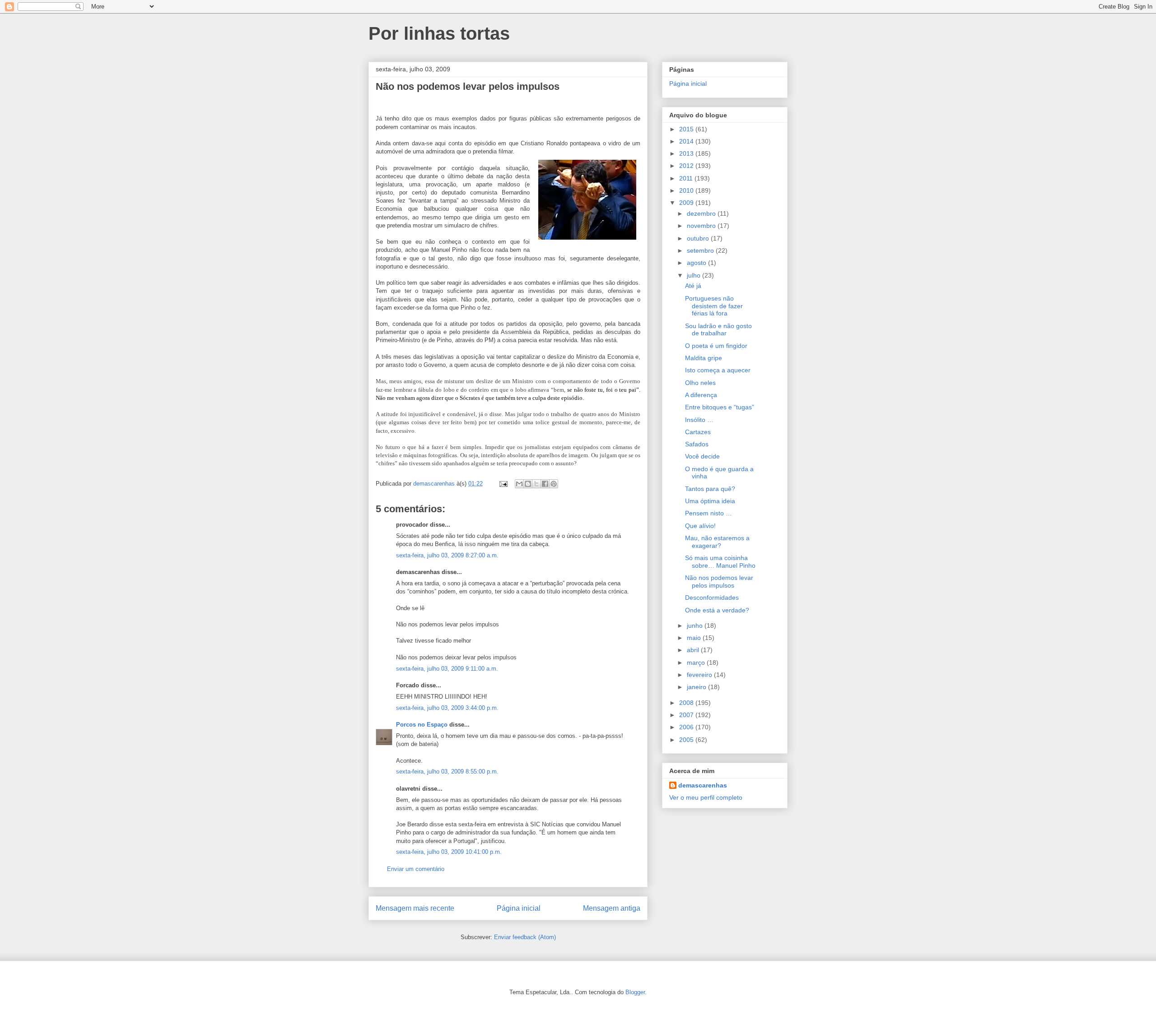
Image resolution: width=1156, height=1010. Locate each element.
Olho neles (700, 382)
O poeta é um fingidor (716, 345)
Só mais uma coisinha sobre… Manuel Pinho (720, 561)
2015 (687, 129)
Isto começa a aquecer (717, 370)
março (697, 662)
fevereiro (700, 674)
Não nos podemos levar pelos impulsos (719, 581)
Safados (697, 444)
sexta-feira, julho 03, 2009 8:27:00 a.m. (447, 555)
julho (694, 275)
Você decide (702, 456)
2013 (687, 153)
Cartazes (698, 432)
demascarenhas (702, 785)
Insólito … (699, 419)
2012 (687, 165)
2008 (687, 702)
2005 (687, 739)
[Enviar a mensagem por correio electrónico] (502, 483)
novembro (702, 225)
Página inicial (519, 908)
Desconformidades (712, 597)
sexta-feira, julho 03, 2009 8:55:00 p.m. (447, 771)
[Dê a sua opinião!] (527, 483)
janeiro (697, 686)
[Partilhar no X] (536, 483)
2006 (687, 727)
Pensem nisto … (708, 513)
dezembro (702, 213)
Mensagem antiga (611, 908)
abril (694, 649)
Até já (693, 285)
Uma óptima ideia (710, 501)
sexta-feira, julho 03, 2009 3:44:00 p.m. (447, 707)
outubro (699, 238)
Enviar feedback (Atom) (525, 937)
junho (695, 625)
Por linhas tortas (439, 33)
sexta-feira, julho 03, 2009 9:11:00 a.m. (447, 668)
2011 (687, 178)
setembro (701, 250)
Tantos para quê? (710, 488)
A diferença (701, 394)
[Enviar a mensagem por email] (519, 483)
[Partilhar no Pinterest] (553, 483)
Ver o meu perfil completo (705, 797)
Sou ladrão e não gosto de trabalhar (718, 329)
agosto (697, 262)
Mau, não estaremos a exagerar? (717, 541)
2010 (687, 190)
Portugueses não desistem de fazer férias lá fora (714, 306)
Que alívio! (700, 525)
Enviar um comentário (415, 869)
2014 (687, 141)
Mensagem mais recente (415, 908)
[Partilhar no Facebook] (545, 483)
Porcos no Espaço (421, 724)
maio (695, 637)
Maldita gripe (703, 357)
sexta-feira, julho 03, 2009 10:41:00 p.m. (449, 851)
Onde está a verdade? (717, 610)
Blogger (635, 992)
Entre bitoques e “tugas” (719, 407)
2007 (687, 714)
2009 (687, 202)
